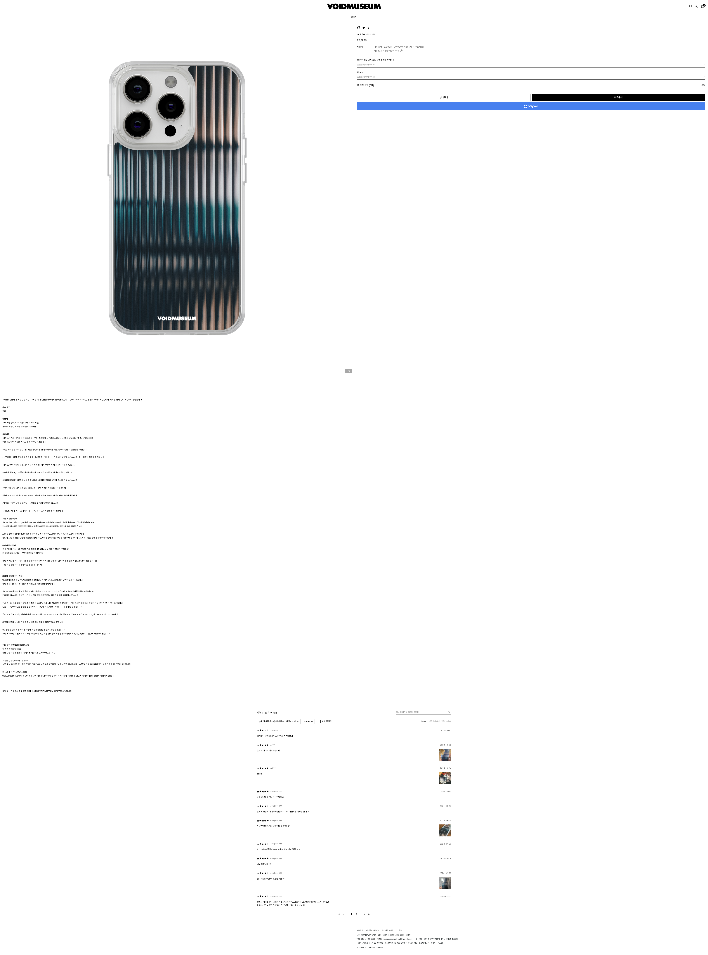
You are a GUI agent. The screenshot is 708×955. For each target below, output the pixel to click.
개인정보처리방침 (372, 930)
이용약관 (360, 930)
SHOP (354, 16)
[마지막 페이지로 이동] (369, 914)
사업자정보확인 (388, 930)
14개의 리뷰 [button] (370, 34)
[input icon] (449, 712)
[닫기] (700, 937)
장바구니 (444, 97)
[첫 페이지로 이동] (339, 914)
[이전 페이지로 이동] (343, 914)
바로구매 (618, 97)
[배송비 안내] (401, 50)
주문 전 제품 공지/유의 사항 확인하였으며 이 (277, 721)
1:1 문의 (399, 930)
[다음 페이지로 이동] (364, 914)
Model (307, 721)
